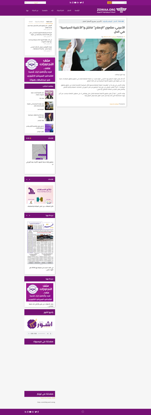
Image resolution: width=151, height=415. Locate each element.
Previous (29, 179)
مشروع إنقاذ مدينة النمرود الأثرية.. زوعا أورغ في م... (39, 163)
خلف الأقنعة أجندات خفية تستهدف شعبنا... (37, 93)
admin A (105, 36)
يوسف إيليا (42, 98)
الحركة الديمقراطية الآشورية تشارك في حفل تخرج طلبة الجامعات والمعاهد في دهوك (40, 33)
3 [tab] (27, 138)
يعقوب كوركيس (40, 132)
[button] (35, 2)
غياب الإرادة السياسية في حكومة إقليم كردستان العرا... (35, 105)
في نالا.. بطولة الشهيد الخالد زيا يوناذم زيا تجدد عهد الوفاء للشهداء (40, 41)
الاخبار (115, 21)
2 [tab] (29, 138)
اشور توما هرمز (41, 109)
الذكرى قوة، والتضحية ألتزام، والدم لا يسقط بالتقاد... (35, 127)
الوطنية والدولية (107, 21)
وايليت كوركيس (41, 120)
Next (27, 179)
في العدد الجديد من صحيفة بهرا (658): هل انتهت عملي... (41, 268)
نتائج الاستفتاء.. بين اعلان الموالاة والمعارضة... (40, 206)
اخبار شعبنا (49, 21)
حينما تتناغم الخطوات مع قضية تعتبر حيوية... (36, 116)
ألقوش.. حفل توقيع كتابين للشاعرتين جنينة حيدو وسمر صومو (40, 26)
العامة (31, 21)
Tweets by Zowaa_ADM (47, 398)
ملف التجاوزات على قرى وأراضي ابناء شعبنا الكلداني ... (41, 305)
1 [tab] (30, 138)
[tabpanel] (39, 155)
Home (120, 21)
